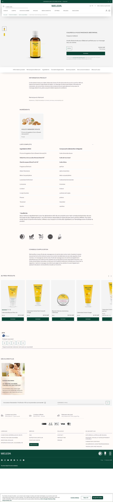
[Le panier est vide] (109, 11)
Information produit (19, 69)
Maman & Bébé (13, 14)
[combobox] (69, 48)
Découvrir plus (96, 69)
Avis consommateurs (83, 69)
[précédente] (108, 1)
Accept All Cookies (97, 497)
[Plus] (22, 237)
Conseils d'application (57, 69)
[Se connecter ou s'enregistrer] (106, 11)
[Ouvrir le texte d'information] (45, 403)
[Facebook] (2, 460)
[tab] (4, 29)
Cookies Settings (75, 497)
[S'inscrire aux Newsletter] (108, 403)
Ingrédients (45, 69)
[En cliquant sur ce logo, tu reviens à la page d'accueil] (57, 5)
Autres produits (70, 69)
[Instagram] (5, 460)
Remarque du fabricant (33, 69)
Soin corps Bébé (23, 14)
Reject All (86, 497)
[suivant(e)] (110, 1)
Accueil (5, 14)
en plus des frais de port (79, 57)
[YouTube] (8, 460)
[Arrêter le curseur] (2, 1)
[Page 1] (4, 29)
